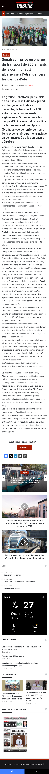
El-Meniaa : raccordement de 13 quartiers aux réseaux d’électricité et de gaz (24, 480)
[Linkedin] (15, 456)
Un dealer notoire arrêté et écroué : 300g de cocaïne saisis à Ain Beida (36, 696)
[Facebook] (6, 456)
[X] (11, 456)
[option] (24, 478)
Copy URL (24, 447)
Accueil (6, 49)
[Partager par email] (20, 456)
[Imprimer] (25, 456)
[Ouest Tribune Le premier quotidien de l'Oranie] (24, 5)
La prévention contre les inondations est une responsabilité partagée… (20, 664)
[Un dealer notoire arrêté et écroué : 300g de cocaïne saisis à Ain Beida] (36, 685)
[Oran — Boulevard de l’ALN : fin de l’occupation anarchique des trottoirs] (12, 685)
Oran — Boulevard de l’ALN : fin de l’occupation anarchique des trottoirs (12, 696)
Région (14, 49)
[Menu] (3, 6)
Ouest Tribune (9, 85)
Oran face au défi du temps (13, 656)
